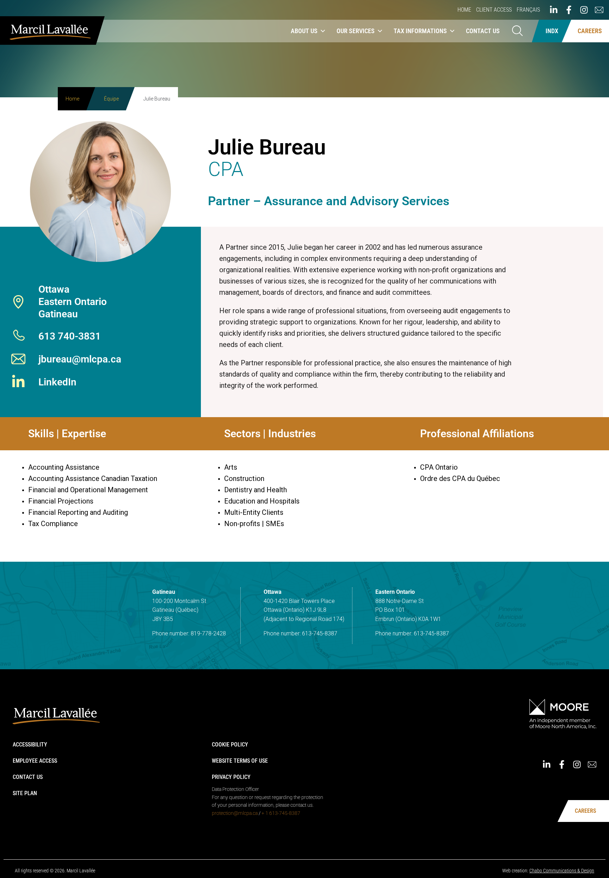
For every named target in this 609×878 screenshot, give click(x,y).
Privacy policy (231, 777)
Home (464, 9)
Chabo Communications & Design (561, 870)
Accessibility (30, 744)
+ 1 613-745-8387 (281, 813)
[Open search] (517, 31)
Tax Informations (420, 31)
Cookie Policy (230, 744)
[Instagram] (584, 10)
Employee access (35, 760)
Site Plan (25, 793)
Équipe (111, 99)
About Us (304, 31)
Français (528, 9)
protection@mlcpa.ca (235, 813)
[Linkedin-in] (553, 10)
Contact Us (483, 31)
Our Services (356, 31)
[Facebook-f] (569, 10)
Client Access (494, 9)
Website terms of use (240, 760)
